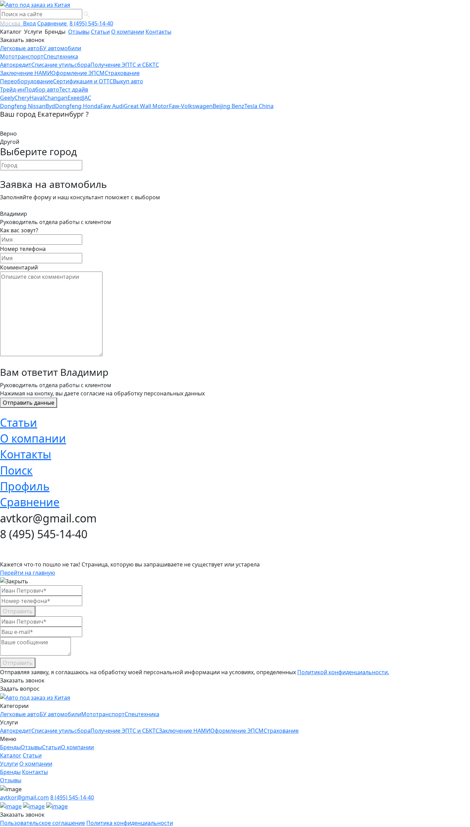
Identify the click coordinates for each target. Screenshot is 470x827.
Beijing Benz (228, 106)
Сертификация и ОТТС (83, 81)
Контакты (158, 31)
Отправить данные (28, 402)
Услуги (33, 31)
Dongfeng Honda (77, 106)
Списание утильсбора (60, 64)
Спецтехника (60, 56)
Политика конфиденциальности (129, 823)
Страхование (122, 73)
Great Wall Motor (146, 106)
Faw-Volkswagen (191, 106)
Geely (7, 98)
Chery (22, 98)
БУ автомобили (60, 48)
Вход (29, 23)
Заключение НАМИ (25, 73)
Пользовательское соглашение (42, 823)
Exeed (75, 98)
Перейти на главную (27, 572)
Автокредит (15, 64)
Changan (55, 98)
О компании (127, 31)
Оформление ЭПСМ (78, 73)
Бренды (56, 31)
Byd (50, 106)
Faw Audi (112, 106)
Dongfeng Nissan (22, 106)
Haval (37, 98)
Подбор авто (41, 89)
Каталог (11, 31)
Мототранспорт (21, 56)
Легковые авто (20, 48)
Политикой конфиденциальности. (343, 672)
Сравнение (52, 23)
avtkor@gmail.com (24, 797)
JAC (87, 98)
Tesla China (259, 106)
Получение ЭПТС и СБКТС (124, 64)
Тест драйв (73, 89)
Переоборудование (26, 81)
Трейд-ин (12, 89)
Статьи (100, 31)
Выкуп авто (128, 81)
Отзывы (78, 31)
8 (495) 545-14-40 (91, 23)
